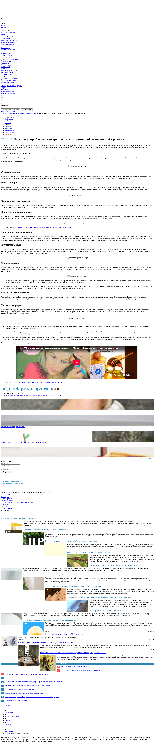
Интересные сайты (7, 44)
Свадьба (4, 506)
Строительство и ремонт (10, 80)
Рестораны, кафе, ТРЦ (9, 70)
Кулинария (5, 497)
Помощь (8, 724)
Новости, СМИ (6, 55)
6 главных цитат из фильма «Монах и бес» (64, 634)
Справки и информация (9, 78)
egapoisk (4, 105)
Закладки (8, 134)
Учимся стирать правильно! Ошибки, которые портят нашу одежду (25, 442)
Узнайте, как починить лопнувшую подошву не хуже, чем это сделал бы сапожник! (34, 682)
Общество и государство (10, 59)
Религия (4, 69)
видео (3, 25)
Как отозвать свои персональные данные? (19, 518)
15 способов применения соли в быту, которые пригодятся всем (39, 382)
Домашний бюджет (8, 495)
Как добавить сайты (12, 716)
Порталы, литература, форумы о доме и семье (17, 502)
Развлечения (5, 67)
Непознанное (5, 53)
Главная (8, 705)
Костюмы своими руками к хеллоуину (74, 666)
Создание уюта (6, 508)
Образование (5, 57)
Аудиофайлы (9, 130)
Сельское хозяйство (8, 74)
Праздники (5, 504)
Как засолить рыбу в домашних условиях (15, 411)
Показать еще (150, 458)
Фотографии (9, 132)
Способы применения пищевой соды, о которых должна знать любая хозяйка (44, 227)
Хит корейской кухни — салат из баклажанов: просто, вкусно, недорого (99, 597)
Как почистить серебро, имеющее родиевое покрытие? (24, 693)
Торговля (4, 84)
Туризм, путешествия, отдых (11, 86)
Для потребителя (7, 36)
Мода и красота (6, 499)
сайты (3, 29)
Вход (2, 111)
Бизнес (3, 34)
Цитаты (8, 127)
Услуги (3, 88)
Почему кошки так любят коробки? (105, 610)
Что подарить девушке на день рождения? (20, 689)
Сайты (7, 121)
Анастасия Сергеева (8, 138)
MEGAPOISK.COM (8, 93)
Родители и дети (7, 72)
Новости (8, 123)
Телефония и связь (7, 82)
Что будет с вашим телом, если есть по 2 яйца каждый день (49, 620)
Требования (9, 732)
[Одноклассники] (55, 389)
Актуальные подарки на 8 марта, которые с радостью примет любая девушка (32, 697)
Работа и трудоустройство (10, 65)
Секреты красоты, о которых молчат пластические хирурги (26, 678)
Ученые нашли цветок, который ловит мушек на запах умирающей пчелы (73, 652)
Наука (3, 51)
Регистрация (10, 111)
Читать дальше (149, 526)
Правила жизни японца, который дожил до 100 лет (46, 575)
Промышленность (7, 61)
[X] (58, 389)
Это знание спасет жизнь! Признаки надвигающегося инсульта (73, 586)
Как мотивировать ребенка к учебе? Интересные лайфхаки (71, 541)
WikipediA (4, 97)
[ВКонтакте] (52, 389)
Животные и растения (9, 40)
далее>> (73, 637)
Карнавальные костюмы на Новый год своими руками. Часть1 (26, 674)
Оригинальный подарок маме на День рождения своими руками (27, 685)
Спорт (3, 76)
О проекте (8, 709)
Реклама (8, 728)
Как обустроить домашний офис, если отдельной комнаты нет (46, 642)
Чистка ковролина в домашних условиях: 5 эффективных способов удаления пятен (31, 395)
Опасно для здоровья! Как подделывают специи (88, 552)
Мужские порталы (7, 500)
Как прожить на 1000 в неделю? (16, 700)
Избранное (9, 119)
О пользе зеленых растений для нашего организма (45, 529)
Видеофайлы (9, 128)
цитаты (3, 27)
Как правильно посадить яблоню (13, 427)
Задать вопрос (10, 713)
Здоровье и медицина (8, 42)
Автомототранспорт (8, 33)
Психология (5, 63)
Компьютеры (5, 48)
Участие (8, 720)
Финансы (4, 89)
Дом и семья (5, 38)
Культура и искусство (8, 50)
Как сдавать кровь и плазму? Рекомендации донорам (113, 565)
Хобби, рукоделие (7, 91)
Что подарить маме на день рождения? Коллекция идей (80, 670)
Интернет (4, 46)
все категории (6, 510)
